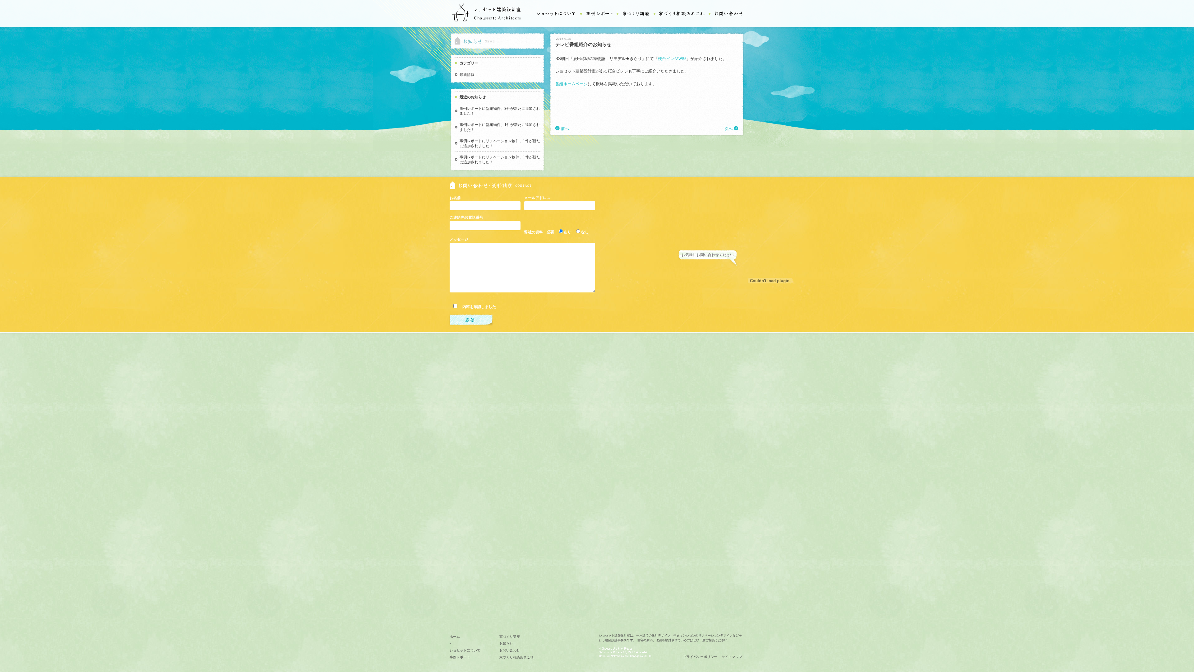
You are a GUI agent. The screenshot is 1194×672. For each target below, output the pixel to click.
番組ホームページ (571, 84)
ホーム (455, 636)
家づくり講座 (509, 636)
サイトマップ (732, 657)
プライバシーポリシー (700, 657)
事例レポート (460, 657)
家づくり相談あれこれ (516, 657)
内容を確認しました (477, 307)
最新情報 (467, 74)
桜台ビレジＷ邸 (672, 58)
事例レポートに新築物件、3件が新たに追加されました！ (500, 111)
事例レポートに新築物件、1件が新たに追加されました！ (500, 127)
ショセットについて (465, 650)
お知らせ (506, 643)
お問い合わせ (509, 650)
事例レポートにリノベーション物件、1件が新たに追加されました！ (500, 143)
